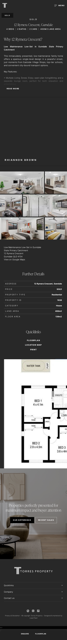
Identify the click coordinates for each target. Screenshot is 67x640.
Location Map (33, 345)
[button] (33, 350)
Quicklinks (9, 585)
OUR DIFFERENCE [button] (22, 520)
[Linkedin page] (38, 611)
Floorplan (40, 634)
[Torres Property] (4, 5)
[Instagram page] (33, 611)
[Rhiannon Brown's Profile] (33, 131)
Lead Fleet (34, 618)
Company (8, 591)
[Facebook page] (28, 611)
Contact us (9, 598)
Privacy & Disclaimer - (13, 615)
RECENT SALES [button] (46, 520)
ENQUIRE (25, 634)
